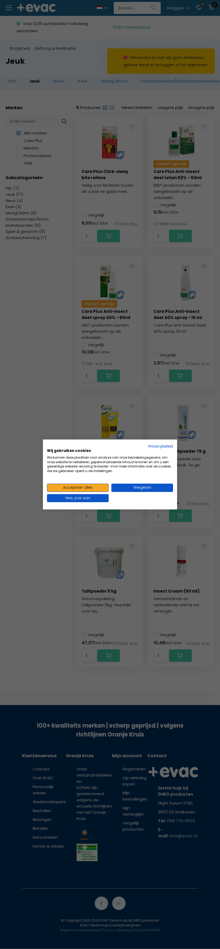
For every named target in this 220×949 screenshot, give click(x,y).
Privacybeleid (160, 446)
